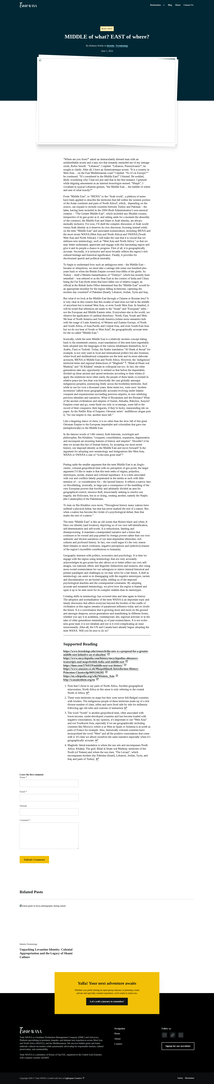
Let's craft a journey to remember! (107, 1001)
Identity (110, 45)
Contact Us (188, 5)
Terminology (122, 45)
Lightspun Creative (73, 1078)
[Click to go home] (30, 1030)
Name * (23, 777)
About (178, 5)
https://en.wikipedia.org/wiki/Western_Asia (88, 676)
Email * (23, 792)
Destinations (155, 5)
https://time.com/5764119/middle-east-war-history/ (93, 665)
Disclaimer (189, 1078)
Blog (170, 5)
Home (117, 1033)
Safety (180, 1078)
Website (23, 806)
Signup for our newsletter (178, 1046)
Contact (118, 1044)
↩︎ (87, 692)
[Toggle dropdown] (164, 5)
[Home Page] (28, 5)
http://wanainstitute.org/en (79, 679)
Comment (25, 820)
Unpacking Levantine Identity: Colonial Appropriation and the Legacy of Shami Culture (46, 953)
